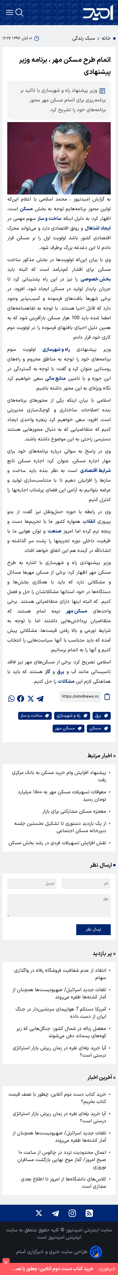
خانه (106, 38)
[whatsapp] (11, 696)
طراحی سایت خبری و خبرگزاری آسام (51, 1252)
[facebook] (20, 696)
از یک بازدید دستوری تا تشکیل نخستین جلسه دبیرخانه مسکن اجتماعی (60, 827)
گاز (47, 672)
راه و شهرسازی (56, 349)
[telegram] (40, 696)
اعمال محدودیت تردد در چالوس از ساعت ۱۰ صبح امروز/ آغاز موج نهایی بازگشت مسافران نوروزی (61, 1160)
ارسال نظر (93, 930)
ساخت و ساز (49, 218)
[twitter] (30, 696)
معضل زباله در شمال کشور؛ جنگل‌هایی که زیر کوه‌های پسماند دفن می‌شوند (61, 1032)
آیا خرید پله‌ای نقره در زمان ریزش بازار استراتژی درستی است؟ (59, 1051)
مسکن (26, 209)
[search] (19, 12)
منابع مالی (55, 378)
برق (60, 672)
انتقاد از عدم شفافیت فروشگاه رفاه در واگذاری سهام (60, 974)
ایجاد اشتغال (98, 228)
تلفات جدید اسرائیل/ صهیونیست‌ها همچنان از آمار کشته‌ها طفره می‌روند (59, 993)
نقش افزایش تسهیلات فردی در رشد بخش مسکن (57, 843)
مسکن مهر (76, 611)
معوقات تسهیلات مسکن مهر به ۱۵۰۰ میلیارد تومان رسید (62, 796)
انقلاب (89, 521)
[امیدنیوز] (98, 12)
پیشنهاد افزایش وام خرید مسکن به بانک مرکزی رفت (59, 776)
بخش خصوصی (95, 279)
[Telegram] (55, 1213)
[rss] (89, 1213)
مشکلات (66, 681)
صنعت (54, 531)
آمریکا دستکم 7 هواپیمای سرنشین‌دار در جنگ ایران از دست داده (60, 1013)
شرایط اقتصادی (95, 470)
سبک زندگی (83, 38)
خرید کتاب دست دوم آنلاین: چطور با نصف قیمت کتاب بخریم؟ (57, 1098)
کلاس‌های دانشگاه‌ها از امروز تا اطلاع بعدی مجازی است (63, 1183)
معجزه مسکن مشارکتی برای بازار (74, 811)
